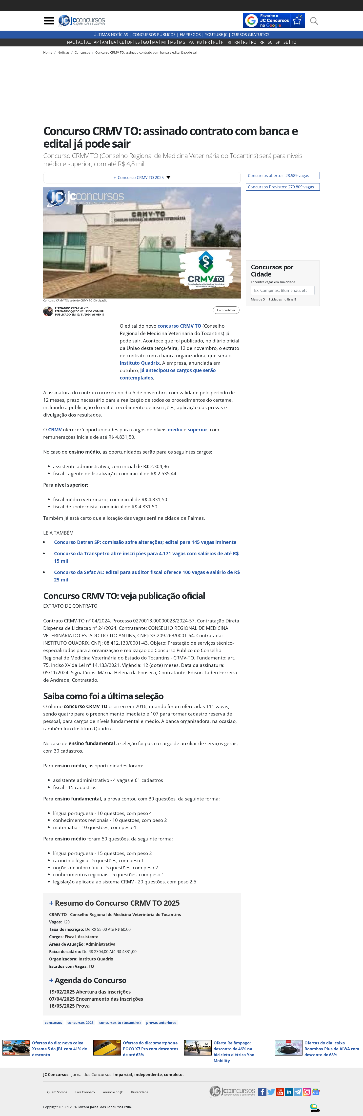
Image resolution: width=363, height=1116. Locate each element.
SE (285, 42)
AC (80, 42)
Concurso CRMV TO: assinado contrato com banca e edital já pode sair (146, 52)
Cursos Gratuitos (250, 34)
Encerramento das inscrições (96, 999)
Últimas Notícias (111, 34)
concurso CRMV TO (179, 325)
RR (262, 42)
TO (293, 42)
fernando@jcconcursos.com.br (79, 311)
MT (164, 42)
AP (96, 42)
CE (121, 42)
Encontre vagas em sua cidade (273, 282)
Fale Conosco (85, 1092)
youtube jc (216, 34)
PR (207, 42)
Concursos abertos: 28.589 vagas (278, 175)
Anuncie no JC (113, 1092)
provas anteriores (161, 1022)
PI (222, 42)
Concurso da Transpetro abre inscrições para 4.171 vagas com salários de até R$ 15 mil (146, 557)
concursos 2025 (80, 1022)
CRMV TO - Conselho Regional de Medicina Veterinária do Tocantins (115, 914)
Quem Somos (57, 1092)
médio (175, 429)
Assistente (88, 936)
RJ (229, 42)
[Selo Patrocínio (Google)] (274, 20)
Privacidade (139, 1092)
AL (88, 42)
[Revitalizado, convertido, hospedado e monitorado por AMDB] (315, 1107)
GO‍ (146, 42)
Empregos (190, 34)
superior (197, 429)
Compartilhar (226, 310)
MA (155, 42)
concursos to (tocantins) (120, 1022)
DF (129, 42)
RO (253, 42)
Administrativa (101, 944)
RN (237, 42)
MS (173, 42)
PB (199, 42)
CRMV (55, 429)
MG (182, 42)
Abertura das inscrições (90, 991)
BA (113, 42)
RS (245, 42)
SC (270, 42)
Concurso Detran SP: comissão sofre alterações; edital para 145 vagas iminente (145, 542)
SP (278, 42)
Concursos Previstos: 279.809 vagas (281, 187)
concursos (53, 1022)
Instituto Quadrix (140, 362)
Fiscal (70, 936)
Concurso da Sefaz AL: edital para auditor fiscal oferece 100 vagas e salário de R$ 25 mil (147, 576)
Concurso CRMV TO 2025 (139, 177)
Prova (69, 1005)
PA (191, 42)
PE (215, 42)
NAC (71, 42)
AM (105, 42)
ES (137, 42)
